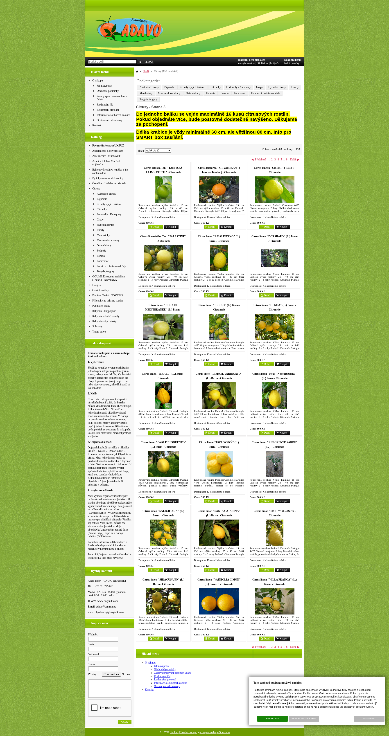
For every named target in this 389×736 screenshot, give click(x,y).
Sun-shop (224, 732)
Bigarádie (169, 87)
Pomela (224, 93)
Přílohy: (92, 674)
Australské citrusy (149, 87)
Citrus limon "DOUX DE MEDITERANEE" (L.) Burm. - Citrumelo (163, 310)
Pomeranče (240, 93)
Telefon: (92, 664)
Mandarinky (146, 93)
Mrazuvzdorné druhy (169, 93)
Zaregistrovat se (246, 63)
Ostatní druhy (193, 93)
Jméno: (92, 644)
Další (293, 159)
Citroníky (216, 87)
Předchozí (260, 159)
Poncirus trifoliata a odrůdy (265, 93)
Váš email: (94, 654)
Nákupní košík (292, 59)
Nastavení (369, 719)
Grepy (259, 87)
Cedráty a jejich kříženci (192, 87)
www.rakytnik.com (107, 601)
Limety (295, 87)
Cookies (174, 732)
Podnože (210, 93)
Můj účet (275, 63)
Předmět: (93, 634)
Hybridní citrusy (277, 87)
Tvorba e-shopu (188, 732)
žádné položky (291, 63)
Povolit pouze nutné (304, 719)
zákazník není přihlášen (251, 59)
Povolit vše (272, 719)
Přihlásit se (262, 63)
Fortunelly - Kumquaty (238, 87)
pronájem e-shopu (209, 732)
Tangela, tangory (148, 99)
